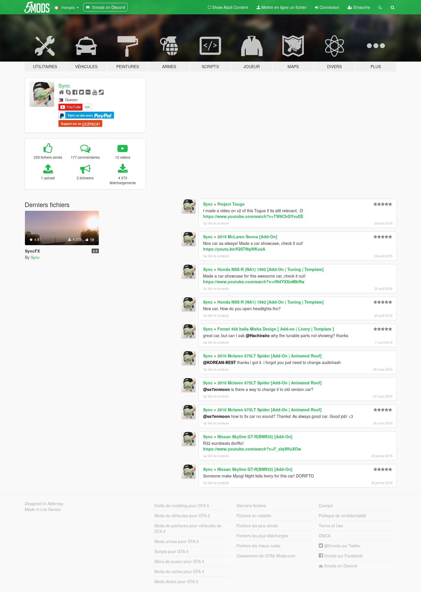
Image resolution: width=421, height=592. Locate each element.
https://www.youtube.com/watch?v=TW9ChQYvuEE (253, 216)
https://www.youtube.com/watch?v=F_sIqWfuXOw (252, 449)
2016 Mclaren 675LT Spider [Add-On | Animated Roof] (269, 356)
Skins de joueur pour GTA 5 (179, 561)
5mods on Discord (340, 566)
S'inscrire (361, 7)
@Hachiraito (258, 335)
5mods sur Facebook (343, 555)
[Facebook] (75, 92)
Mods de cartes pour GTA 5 (179, 571)
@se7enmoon (216, 389)
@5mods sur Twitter (342, 545)
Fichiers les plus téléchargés (262, 535)
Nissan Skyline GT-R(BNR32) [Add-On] (254, 436)
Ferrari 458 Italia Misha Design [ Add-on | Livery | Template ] (275, 329)
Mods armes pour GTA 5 (176, 541)
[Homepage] (61, 92)
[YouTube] (94, 92)
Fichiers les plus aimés (257, 525)
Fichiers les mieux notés (258, 545)
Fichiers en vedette (254, 515)
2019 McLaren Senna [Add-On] (247, 236)
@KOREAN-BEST (219, 362)
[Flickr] (88, 92)
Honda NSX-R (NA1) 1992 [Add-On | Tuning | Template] (270, 269)
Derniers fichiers (251, 505)
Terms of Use (331, 525)
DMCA (324, 535)
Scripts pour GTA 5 (171, 551)
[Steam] (101, 92)
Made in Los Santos (43, 509)
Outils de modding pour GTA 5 (181, 505)
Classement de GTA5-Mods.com (266, 555)
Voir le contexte (218, 223)
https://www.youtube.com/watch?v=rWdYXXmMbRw (253, 281)
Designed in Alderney (44, 503)
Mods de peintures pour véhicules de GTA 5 (187, 528)
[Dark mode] (380, 7)
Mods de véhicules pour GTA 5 (182, 515)
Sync (64, 85)
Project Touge (231, 204)
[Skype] (68, 92)
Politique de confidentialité (342, 515)
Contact (326, 505)
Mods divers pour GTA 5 (176, 581)
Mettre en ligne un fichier (283, 7)
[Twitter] (81, 92)
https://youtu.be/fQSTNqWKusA (234, 249)
